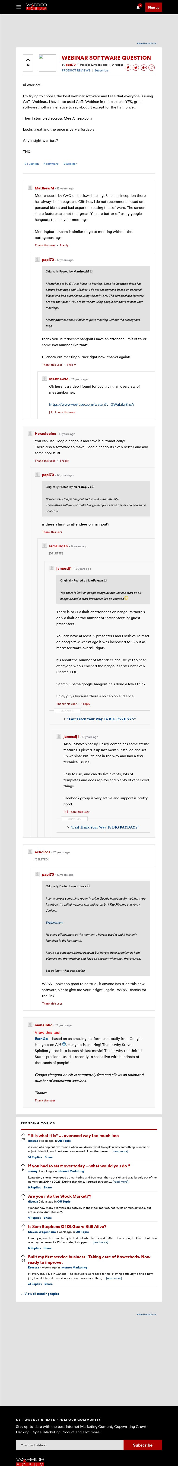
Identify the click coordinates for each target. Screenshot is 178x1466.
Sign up (153, 7)
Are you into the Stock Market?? (59, 1196)
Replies (35, 1157)
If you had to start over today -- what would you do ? (79, 1166)
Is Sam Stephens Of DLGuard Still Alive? (67, 1226)
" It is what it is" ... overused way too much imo (73, 1135)
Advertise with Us (146, 43)
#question (31, 163)
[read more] (120, 1151)
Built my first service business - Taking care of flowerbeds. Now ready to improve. (89, 1259)
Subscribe (101, 70)
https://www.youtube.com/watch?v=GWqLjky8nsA (91, 404)
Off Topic (64, 1140)
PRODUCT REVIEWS (76, 70)
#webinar (70, 163)
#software (51, 163)
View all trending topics (40, 1293)
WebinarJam (54, 922)
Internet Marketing (70, 1171)
